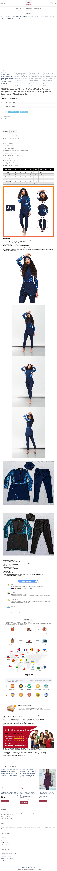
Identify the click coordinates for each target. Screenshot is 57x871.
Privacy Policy (4, 842)
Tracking (3, 860)
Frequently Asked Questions (8, 853)
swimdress (11, 121)
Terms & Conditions (6, 844)
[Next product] (27, 11)
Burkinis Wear (6, 121)
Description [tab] (5, 131)
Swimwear (29, 8)
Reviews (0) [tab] (13, 131)
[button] (2, 3)
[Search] (4, 3)
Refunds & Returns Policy (7, 858)
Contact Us (4, 839)
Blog (2, 841)
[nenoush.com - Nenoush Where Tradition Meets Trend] (28, 3)
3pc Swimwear (38, 8)
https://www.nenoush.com (28, 867)
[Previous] (4, 43)
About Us (3, 837)
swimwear (20, 121)
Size (2, 106)
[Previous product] (30, 11)
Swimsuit (16, 121)
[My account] (52, 3)
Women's (22, 8)
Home (16, 8)
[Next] (53, 43)
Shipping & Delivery (6, 856)
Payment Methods (6, 855)
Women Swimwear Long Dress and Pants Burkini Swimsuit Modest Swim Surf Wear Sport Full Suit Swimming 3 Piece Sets (9, 794)
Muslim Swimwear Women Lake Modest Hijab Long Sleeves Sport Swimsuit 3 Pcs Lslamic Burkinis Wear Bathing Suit (46, 794)
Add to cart (13, 112)
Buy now (24, 112)
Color (2, 102)
